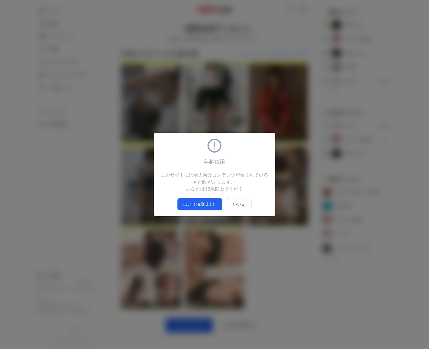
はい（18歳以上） (200, 204)
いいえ (239, 204)
